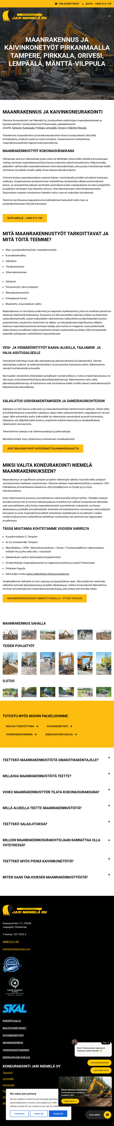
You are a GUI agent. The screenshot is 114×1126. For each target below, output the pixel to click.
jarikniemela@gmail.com (16, 949)
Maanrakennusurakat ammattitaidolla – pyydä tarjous (44, 598)
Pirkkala (40, 127)
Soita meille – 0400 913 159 (24, 218)
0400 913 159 (11, 941)
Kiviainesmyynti (57, 726)
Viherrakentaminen (19, 734)
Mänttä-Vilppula (77, 127)
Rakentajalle (12, 1020)
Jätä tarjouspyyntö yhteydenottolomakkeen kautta (43, 448)
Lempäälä (51, 127)
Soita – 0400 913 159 (98, 4)
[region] (38, 1104)
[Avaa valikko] (109, 16)
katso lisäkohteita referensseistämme (48, 573)
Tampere (17, 127)
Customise (19, 1113)
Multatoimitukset (15, 1028)
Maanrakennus (13, 1042)
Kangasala (28, 127)
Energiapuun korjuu (59, 734)
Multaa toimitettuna (20, 726)
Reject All (38, 1113)
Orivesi (61, 127)
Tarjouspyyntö (69, 4)
